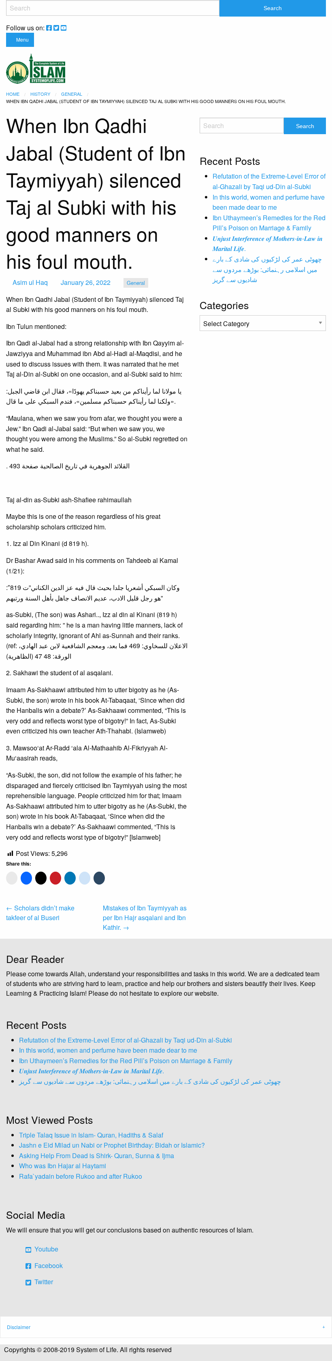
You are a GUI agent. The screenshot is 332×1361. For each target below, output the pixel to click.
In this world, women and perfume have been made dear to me (108, 1050)
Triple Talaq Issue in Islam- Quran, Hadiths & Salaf (91, 1135)
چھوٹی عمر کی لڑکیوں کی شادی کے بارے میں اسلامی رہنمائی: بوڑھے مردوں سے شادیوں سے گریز (267, 269)
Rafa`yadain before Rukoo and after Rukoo (80, 1176)
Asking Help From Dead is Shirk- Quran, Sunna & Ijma (96, 1155)
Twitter (43, 1281)
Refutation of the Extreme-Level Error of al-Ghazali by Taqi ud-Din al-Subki (125, 1040)
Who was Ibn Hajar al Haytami (62, 1165)
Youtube (45, 1249)
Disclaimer (18, 1326)
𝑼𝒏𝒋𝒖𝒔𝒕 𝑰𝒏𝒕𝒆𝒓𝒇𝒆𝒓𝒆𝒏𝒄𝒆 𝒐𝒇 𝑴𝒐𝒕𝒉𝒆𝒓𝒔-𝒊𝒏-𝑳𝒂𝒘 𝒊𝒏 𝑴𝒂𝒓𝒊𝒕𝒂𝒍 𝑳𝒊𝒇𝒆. (91, 1070)
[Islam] (35, 67)
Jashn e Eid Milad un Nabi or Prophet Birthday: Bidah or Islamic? (112, 1145)
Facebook (48, 1265)
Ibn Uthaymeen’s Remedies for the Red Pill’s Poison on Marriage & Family (125, 1060)
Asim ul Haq (30, 282)
